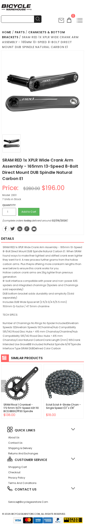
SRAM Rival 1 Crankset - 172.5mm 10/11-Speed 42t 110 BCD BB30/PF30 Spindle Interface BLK (21, 409)
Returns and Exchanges (23, 453)
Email (34, 229)
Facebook (5, 229)
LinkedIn (20, 229)
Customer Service (31, 459)
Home (6, 32)
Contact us (15, 443)
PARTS (20, 32)
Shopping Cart (17, 467)
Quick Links (25, 430)
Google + (27, 229)
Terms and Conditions (22, 483)
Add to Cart (28, 211)
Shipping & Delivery (20, 448)
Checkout (14, 472)
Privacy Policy (16, 477)
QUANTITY (9, 205)
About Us (13, 437)
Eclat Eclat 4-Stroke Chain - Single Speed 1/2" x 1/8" (63, 406)
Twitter (12, 229)
